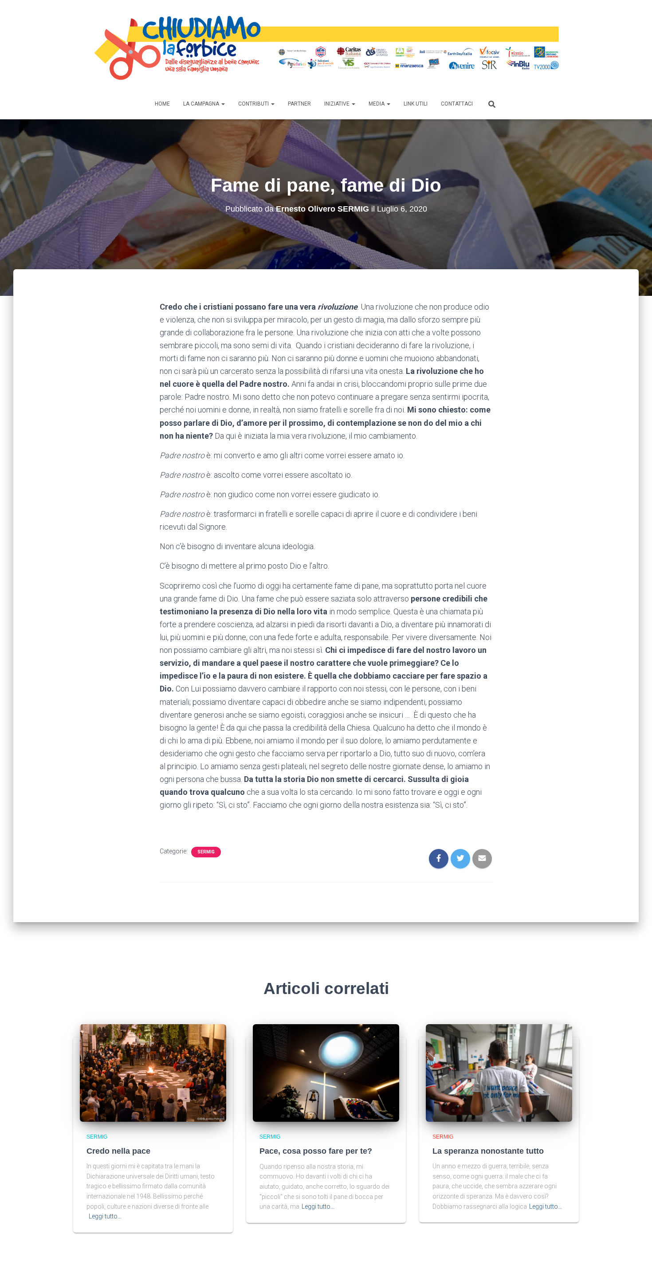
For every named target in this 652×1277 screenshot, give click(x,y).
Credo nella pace (118, 1151)
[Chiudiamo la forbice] (326, 48)
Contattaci (457, 104)
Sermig (206, 851)
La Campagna (201, 104)
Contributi (254, 104)
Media (377, 104)
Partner (299, 104)
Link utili (416, 104)
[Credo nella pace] (153, 1072)
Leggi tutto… (105, 1216)
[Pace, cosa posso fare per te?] (326, 1072)
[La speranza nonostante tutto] (499, 1072)
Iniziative (337, 104)
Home (162, 104)
